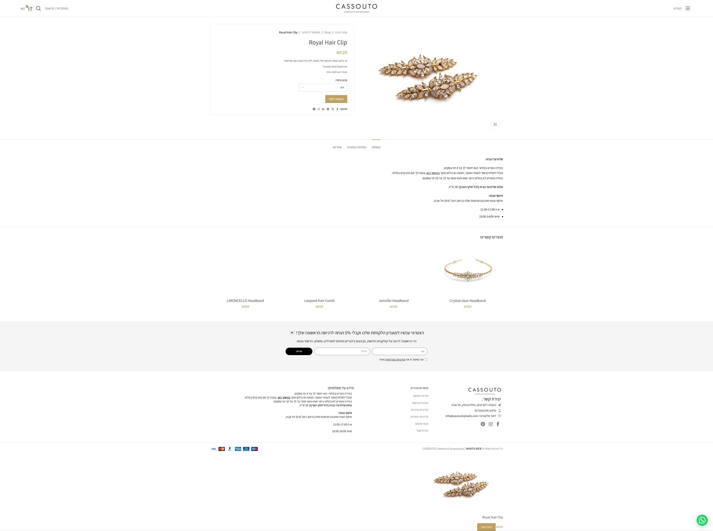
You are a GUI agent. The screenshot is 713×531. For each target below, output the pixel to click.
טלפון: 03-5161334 (485, 410)
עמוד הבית (341, 32)
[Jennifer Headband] (393, 270)
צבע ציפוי (341, 80)
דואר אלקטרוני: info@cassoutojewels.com (470, 416)
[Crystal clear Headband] (467, 270)
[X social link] (332, 109)
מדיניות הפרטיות (395, 359)
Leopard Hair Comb (319, 300)
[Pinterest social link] (327, 109)
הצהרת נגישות (420, 403)
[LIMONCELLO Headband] (245, 270)
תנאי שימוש (421, 424)
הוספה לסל (336, 99)
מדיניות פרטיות (419, 410)
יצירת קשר (422, 431)
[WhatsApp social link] (319, 109)
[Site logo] (356, 8)
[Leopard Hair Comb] (319, 270)
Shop (327, 32)
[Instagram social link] (491, 424)
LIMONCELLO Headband (245, 300)
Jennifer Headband (394, 300)
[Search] (38, 8)
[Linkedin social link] (323, 109)
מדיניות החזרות (419, 417)
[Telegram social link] (314, 109)
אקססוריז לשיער (311, 32)
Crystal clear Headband (468, 300)
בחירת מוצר (486, 527)
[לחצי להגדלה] (495, 124)
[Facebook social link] (337, 109)
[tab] (376, 145)
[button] (702, 520)
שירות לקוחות (420, 396)
